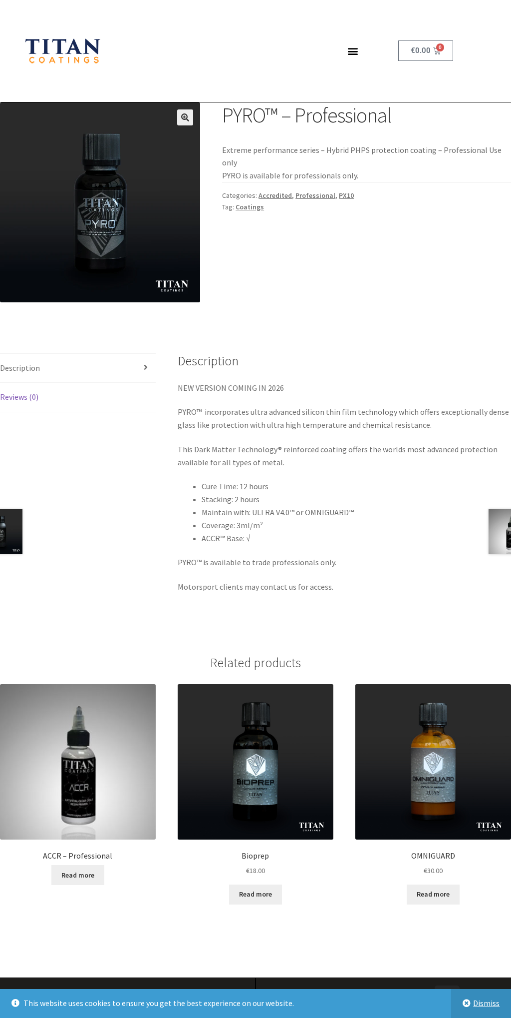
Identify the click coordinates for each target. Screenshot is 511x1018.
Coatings (250, 206)
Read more (77, 875)
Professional (315, 195)
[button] (352, 50)
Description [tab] (20, 368)
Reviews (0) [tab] (19, 397)
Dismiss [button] (486, 1003)
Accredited (275, 195)
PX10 (346, 195)
